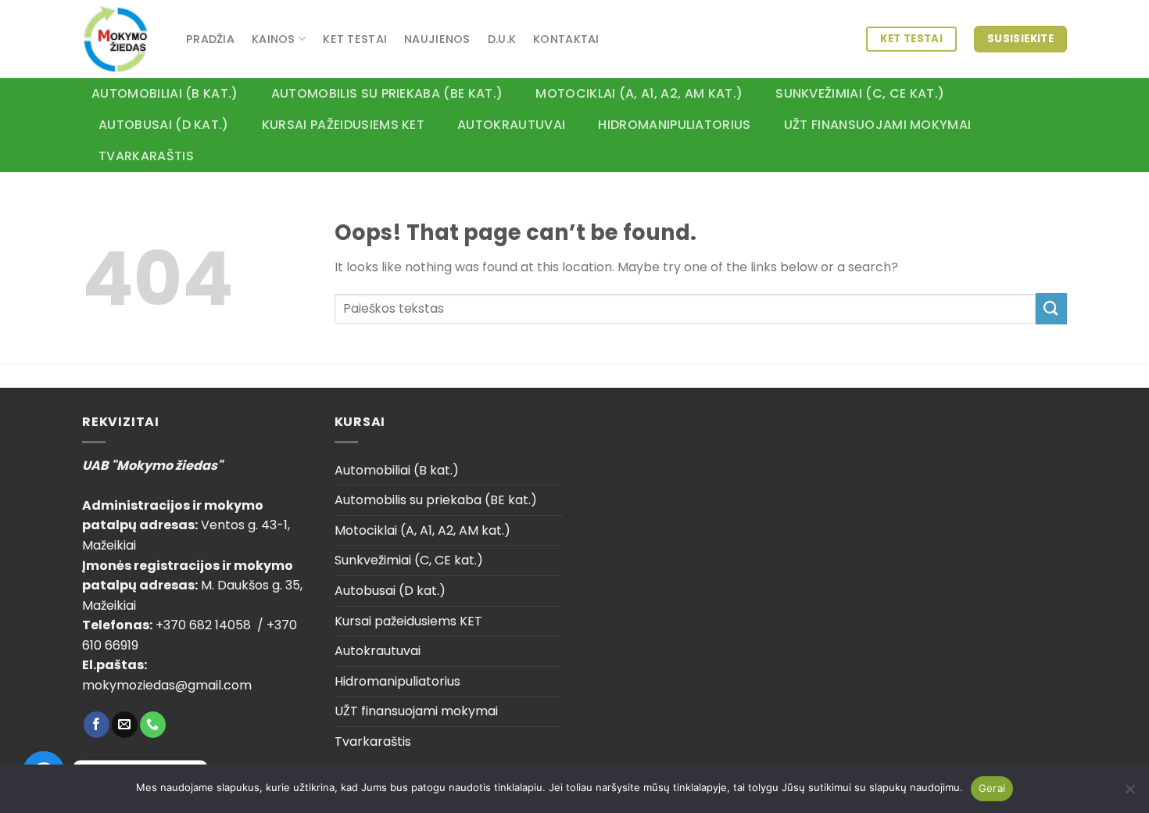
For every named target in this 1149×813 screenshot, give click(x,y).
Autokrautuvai (511, 125)
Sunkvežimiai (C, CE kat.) (859, 93)
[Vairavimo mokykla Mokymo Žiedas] (122, 39)
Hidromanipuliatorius (674, 125)
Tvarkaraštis (146, 156)
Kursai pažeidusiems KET (343, 125)
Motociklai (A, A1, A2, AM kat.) (639, 93)
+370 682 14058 (205, 625)
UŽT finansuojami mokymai (878, 125)
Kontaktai (566, 39)
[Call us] (153, 724)
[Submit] (1051, 308)
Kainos (273, 39)
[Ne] (1129, 793)
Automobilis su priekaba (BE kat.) (387, 93)
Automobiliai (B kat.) (164, 93)
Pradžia (210, 39)
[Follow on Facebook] (96, 724)
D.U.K (502, 39)
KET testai (355, 39)
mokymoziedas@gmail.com (167, 685)
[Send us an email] (125, 724)
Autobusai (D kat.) (163, 125)
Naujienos (437, 39)
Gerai (992, 788)
